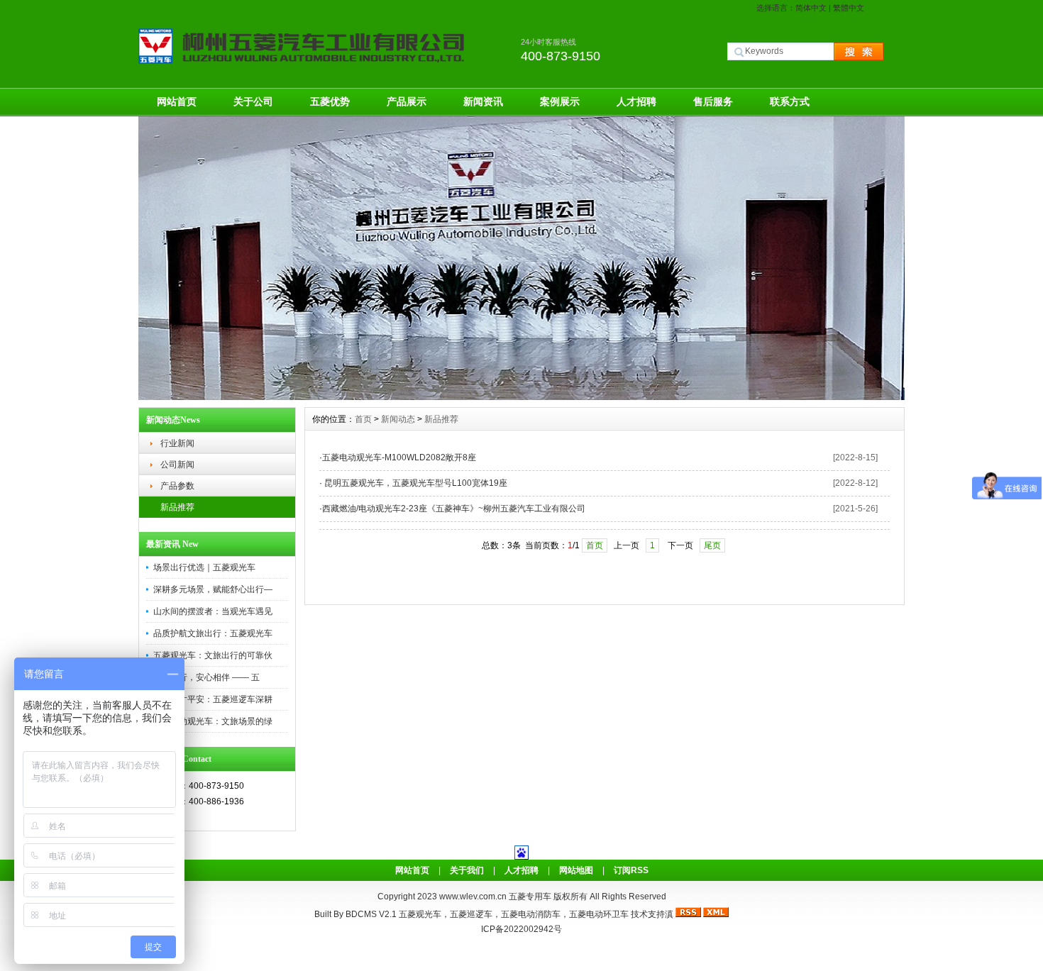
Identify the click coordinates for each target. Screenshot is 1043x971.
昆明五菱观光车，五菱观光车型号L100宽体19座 (414, 483)
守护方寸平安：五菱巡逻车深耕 (212, 699)
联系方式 (790, 101)
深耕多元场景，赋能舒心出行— (212, 589)
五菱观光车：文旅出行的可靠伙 (212, 655)
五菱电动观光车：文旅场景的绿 (212, 721)
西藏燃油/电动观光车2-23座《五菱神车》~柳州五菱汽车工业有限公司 (453, 509)
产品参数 (177, 486)
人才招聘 (636, 101)
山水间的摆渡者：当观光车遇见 (212, 611)
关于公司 (253, 101)
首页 (363, 419)
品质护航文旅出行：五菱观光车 (212, 633)
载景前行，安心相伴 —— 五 (206, 677)
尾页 (712, 545)
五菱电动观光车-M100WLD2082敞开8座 (399, 457)
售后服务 (713, 101)
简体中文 (811, 8)
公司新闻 (177, 465)
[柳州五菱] (521, 396)
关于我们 (467, 870)
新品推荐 (177, 507)
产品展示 (406, 101)
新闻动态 (398, 419)
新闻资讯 (483, 101)
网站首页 (177, 101)
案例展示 (560, 101)
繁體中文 (848, 8)
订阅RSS (631, 870)
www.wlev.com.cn (474, 896)
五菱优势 (330, 101)
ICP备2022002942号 (521, 929)
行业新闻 (177, 443)
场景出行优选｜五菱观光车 (204, 567)
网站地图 (576, 870)
